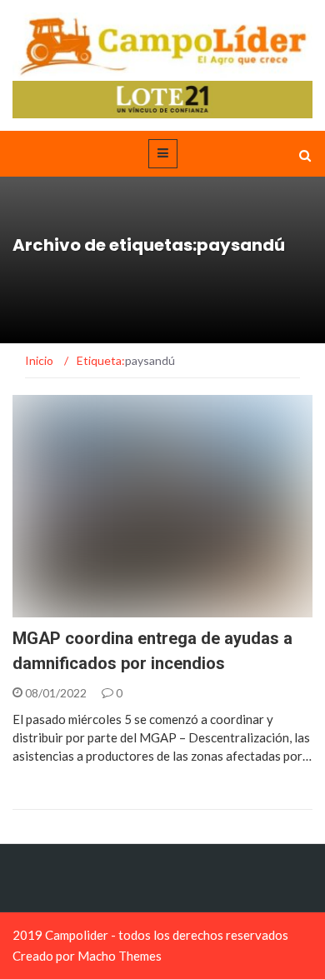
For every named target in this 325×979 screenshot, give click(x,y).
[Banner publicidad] (162, 98)
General (58, 608)
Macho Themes (120, 955)
